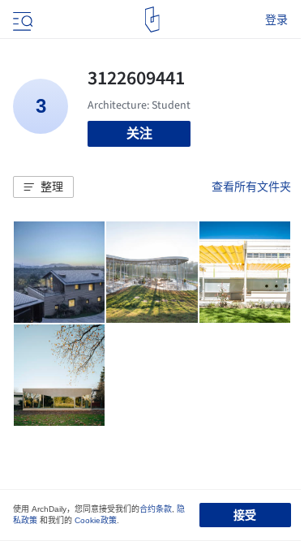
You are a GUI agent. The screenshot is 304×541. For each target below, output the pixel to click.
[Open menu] (21, 19)
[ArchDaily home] (152, 19)
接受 (244, 515)
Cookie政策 (96, 520)
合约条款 (155, 509)
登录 (276, 19)
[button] (43, 187)
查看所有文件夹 (251, 186)
